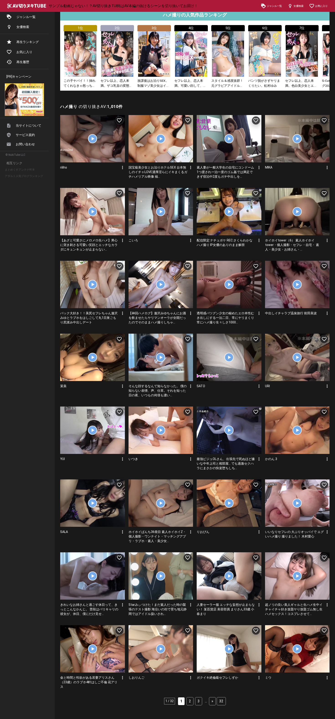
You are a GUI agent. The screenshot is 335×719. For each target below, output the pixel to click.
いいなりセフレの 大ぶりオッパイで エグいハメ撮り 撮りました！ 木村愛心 (294, 534)
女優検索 (22, 27)
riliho (63, 167)
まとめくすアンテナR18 (19, 169)
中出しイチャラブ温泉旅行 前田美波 (291, 313)
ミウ (268, 677)
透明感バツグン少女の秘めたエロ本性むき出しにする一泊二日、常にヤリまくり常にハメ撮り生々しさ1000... (225, 317)
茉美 (63, 386)
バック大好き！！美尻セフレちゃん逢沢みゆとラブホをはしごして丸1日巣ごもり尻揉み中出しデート (89, 317)
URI (267, 386)
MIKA (268, 167)
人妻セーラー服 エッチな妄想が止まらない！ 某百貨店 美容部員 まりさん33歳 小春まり (226, 609)
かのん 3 (271, 459)
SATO (201, 386)
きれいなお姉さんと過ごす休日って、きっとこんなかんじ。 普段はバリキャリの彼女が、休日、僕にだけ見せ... (89, 609)
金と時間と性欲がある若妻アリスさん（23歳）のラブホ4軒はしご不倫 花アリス (88, 682)
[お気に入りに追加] (119, 120)
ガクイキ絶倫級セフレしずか (217, 677)
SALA (64, 532)
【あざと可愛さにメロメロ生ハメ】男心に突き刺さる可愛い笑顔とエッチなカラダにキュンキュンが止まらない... (89, 244)
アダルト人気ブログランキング (24, 176)
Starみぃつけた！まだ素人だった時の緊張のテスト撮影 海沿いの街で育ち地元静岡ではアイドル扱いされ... (158, 609)
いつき (133, 459)
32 (221, 701)
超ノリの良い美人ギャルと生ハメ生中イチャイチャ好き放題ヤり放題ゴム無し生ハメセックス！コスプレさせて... (293, 609)
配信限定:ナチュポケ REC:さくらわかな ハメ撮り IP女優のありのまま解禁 (225, 242)
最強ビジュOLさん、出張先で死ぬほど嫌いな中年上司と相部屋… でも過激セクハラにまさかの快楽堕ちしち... (226, 463)
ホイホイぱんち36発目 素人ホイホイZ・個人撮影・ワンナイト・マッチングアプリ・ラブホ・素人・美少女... (157, 536)
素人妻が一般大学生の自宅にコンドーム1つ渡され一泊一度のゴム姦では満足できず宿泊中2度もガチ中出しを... (225, 172)
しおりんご (136, 677)
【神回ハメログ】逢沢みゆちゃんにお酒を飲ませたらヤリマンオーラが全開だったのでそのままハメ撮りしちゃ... (157, 317)
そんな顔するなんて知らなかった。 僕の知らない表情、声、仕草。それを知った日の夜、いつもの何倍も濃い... (158, 390)
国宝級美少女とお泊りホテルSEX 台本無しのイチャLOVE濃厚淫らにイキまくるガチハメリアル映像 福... (158, 172)
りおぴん (203, 532)
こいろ (133, 240)
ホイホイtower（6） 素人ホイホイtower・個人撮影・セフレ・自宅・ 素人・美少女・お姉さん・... (292, 244)
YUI (62, 459)
